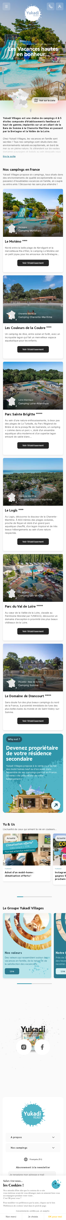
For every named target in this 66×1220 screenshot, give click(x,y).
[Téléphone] (50, 6)
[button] (6, 6)
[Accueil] (33, 13)
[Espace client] (59, 6)
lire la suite (9, 156)
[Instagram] (24, 1047)
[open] (55, 805)
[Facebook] (42, 1047)
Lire (12, 971)
